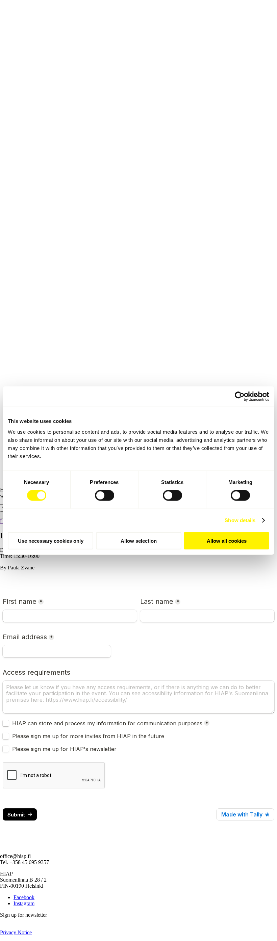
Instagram (24, 903)
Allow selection (139, 540)
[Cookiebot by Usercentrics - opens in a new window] (239, 397)
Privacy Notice (16, 932)
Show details (240, 520)
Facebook (24, 897)
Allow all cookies (227, 540)
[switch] (104, 495)
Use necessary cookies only (50, 540)
